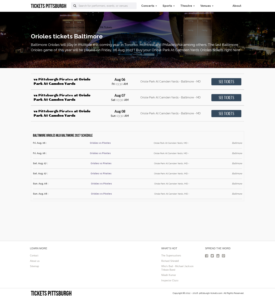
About (237, 5)
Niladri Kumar (168, 275)
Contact (34, 255)
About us (35, 261)
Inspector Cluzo (169, 280)
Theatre (186, 5)
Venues (206, 5)
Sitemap (34, 266)
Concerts (148, 5)
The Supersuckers (171, 255)
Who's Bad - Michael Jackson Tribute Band (177, 268)
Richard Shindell (170, 261)
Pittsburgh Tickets (41, 27)
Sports (168, 5)
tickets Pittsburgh (51, 293)
